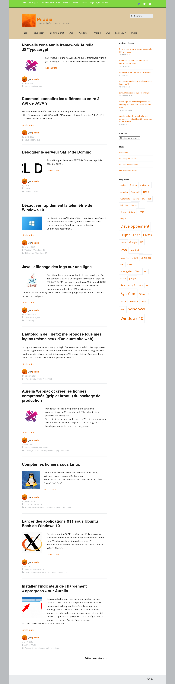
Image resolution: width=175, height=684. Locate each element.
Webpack (65, 450)
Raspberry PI (94, 3)
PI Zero (123, 278)
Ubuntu (34, 572)
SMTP (36, 191)
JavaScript (55, 648)
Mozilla (129, 264)
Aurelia (27, 86)
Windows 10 (39, 250)
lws (69, 507)
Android (76, 3)
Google (133, 242)
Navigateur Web (39, 379)
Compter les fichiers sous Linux (51, 464)
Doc (127, 205)
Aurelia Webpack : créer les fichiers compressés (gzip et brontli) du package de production (61, 395)
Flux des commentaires (128, 164)
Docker (134, 205)
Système (128, 293)
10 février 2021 (28, 247)
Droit (141, 212)
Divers (105, 3)
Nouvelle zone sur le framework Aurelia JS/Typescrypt (58, 47)
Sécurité (144, 294)
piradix (35, 79)
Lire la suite (51, 67)
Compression (48, 450)
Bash (41, 507)
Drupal (123, 218)
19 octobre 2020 (29, 314)
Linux (84, 3)
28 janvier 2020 (28, 501)
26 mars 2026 (28, 83)
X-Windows (57, 572)
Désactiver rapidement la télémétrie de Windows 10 (57, 207)
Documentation (127, 212)
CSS (149, 199)
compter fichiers (53, 507)
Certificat (125, 198)
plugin (132, 278)
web (122, 309)
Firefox (27, 379)
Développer (33, 3)
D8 (121, 205)
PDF (145, 271)
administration (31, 507)
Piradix (44, 19)
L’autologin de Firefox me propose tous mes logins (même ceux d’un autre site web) (62, 336)
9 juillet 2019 (27, 641)
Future (123, 242)
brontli (37, 450)
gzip (57, 450)
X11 (65, 572)
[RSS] (150, 4)
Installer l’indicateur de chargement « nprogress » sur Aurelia (54, 588)
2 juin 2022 (27, 185)
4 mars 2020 (27, 444)
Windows (66, 3)
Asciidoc (133, 185)
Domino (28, 191)
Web (58, 3)
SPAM (141, 286)
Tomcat (123, 301)
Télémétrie (29, 253)
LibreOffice (124, 258)
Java (38, 139)
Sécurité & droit (47, 3)
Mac (122, 264)
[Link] (139, 4)
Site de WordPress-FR (128, 170)
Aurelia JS (29, 450)
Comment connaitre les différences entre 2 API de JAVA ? (60, 101)
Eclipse (125, 235)
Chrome (135, 199)
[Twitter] (144, 4)
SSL (147, 285)
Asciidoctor (145, 185)
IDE (141, 242)
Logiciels (146, 258)
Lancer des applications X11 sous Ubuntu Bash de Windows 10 (60, 523)
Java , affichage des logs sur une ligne (57, 266)
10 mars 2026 (28, 136)
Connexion (123, 152)
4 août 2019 (27, 566)
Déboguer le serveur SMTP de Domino (56, 152)
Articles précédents (94, 658)
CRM (143, 199)
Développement (42, 648)
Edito (24, 3)
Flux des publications (128, 158)
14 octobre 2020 (29, 376)
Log (32, 320)
